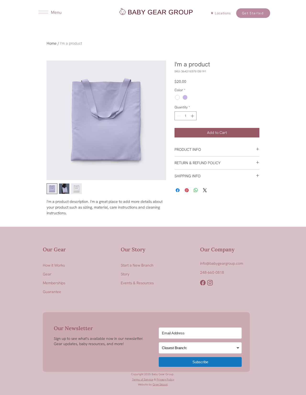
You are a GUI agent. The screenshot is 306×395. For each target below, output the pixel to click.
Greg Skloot (160, 384)
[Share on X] (205, 190)
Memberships (54, 282)
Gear (47, 274)
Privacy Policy (165, 379)
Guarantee (52, 291)
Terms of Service (142, 379)
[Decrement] (178, 116)
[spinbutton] (185, 116)
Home (52, 43)
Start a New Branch (137, 265)
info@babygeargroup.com (221, 263)
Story (125, 274)
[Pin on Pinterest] (187, 190)
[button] (43, 12)
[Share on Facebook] (177, 190)
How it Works (54, 265)
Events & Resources (137, 282)
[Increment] (193, 116)
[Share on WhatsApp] (196, 190)
